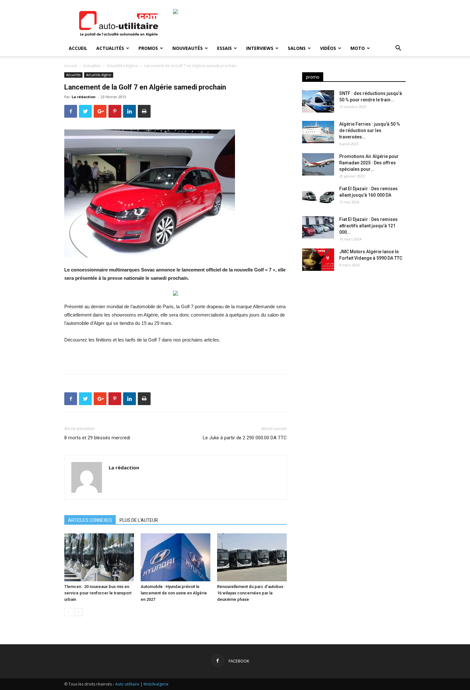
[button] (398, 49)
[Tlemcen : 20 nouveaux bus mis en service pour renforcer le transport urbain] (99, 557)
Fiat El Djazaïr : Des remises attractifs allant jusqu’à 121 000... (368, 226)
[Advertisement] (354, 326)
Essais (224, 48)
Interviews (259, 48)
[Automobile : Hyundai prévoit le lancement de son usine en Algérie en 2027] (175, 557)
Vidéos (328, 48)
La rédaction (84, 96)
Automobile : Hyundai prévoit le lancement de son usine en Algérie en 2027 (174, 593)
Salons (297, 48)
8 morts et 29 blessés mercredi (97, 438)
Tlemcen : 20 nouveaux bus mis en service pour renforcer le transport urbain (97, 593)
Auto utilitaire (127, 684)
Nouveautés (187, 48)
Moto (357, 48)
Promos (148, 48)
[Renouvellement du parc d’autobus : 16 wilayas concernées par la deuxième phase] (252, 557)
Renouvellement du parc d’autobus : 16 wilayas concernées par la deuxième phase (251, 593)
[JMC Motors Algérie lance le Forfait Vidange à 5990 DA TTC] (318, 259)
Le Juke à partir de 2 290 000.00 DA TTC (245, 438)
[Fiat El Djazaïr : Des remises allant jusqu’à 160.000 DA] (318, 196)
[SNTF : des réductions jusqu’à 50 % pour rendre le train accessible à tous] (318, 101)
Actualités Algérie (122, 65)
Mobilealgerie (156, 684)
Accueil (78, 48)
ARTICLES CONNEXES (90, 520)
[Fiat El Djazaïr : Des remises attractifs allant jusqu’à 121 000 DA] (318, 227)
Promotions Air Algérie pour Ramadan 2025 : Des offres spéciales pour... (369, 163)
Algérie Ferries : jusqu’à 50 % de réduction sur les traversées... (369, 130)
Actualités (110, 48)
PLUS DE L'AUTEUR (139, 520)
